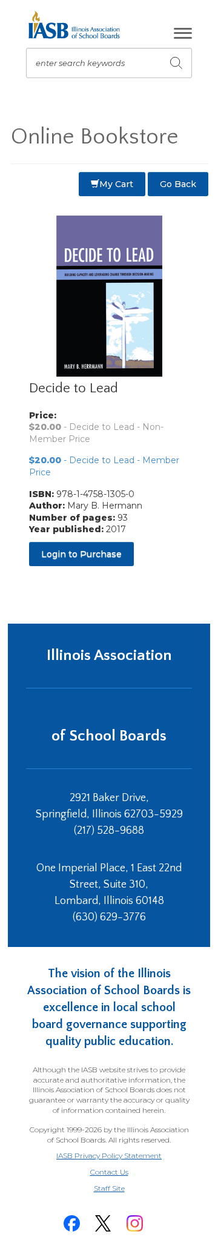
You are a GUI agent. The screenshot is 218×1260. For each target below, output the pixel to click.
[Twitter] (103, 1223)
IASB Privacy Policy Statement (109, 1155)
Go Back (178, 184)
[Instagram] (134, 1223)
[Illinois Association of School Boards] (78, 25)
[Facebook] (71, 1223)
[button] (183, 33)
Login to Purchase (81, 554)
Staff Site (124, 1189)
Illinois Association (109, 655)
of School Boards (109, 736)
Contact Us (109, 1171)
